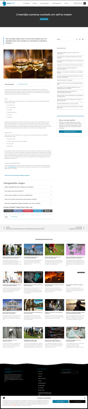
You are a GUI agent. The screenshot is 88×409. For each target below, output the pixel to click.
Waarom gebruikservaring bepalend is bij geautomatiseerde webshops (75, 258)
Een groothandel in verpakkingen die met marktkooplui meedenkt (70, 61)
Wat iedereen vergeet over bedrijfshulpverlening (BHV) (30, 341)
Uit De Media (26, 3)
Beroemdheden (41, 385)
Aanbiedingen (44, 19)
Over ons (40, 371)
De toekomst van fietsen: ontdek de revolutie (74, 285)
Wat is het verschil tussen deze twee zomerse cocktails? (28, 199)
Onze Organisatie (44, 3)
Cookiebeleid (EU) (42, 383)
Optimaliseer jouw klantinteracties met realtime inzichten (33, 285)
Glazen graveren (12, 167)
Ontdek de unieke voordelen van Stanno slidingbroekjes (53, 258)
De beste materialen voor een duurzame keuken (10, 341)
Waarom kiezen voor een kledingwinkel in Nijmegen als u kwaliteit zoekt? (70, 96)
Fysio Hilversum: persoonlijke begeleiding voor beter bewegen (69, 57)
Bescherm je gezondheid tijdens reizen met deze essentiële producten (75, 313)
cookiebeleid (13, 405)
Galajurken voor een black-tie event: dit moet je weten (70, 64)
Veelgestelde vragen (22, 84)
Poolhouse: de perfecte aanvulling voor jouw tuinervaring (33, 313)
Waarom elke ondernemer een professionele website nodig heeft (53, 341)
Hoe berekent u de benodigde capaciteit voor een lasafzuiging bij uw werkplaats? (69, 88)
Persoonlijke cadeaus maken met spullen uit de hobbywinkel (68, 53)
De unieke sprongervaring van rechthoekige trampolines (31, 258)
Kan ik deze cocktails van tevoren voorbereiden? (28, 195)
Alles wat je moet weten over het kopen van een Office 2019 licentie (70, 107)
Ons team (40, 373)
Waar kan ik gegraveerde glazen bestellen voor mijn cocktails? (28, 203)
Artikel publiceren (57, 3)
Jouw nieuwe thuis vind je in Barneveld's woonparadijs (9, 313)
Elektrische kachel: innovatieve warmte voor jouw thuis (54, 285)
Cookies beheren (77, 401)
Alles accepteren (60, 401)
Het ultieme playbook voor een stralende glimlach (73, 341)
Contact (66, 3)
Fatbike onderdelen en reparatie (64, 80)
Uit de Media (41, 387)
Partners (35, 3)
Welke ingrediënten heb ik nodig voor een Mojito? (28, 187)
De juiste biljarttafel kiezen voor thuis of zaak (67, 103)
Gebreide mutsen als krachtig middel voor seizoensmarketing (67, 68)
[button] (84, 398)
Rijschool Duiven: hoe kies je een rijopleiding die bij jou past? (70, 84)
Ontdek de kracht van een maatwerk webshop (54, 313)
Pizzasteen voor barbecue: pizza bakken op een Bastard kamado (70, 72)
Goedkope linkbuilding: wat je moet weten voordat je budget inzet (44, 393)
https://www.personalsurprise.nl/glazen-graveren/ (17, 175)
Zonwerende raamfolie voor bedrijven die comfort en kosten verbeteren (69, 100)
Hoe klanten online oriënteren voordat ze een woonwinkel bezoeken (12, 285)
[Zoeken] (85, 3)
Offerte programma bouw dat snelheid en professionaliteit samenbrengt (67, 92)
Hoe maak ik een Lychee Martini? (28, 191)
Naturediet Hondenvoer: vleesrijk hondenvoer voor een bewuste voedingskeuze (70, 77)
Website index (41, 390)
